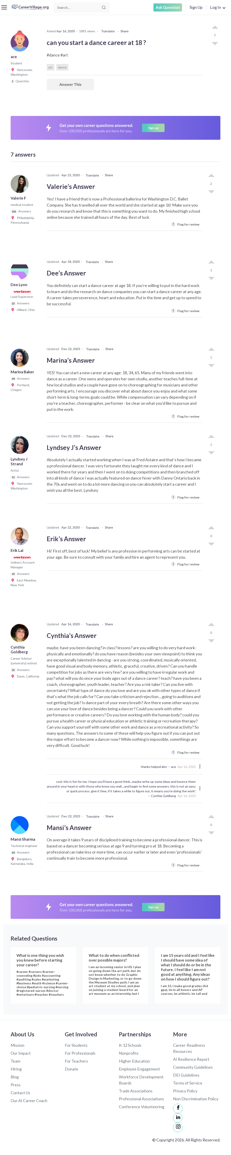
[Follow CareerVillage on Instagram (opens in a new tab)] (177, 1127)
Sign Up (196, 7)
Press (16, 1084)
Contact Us (20, 1092)
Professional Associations (141, 1098)
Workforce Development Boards (141, 1079)
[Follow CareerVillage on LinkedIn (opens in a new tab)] (177, 1118)
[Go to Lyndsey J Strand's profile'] (21, 446)
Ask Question (168, 7)
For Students (76, 1045)
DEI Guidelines (186, 1075)
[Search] (104, 7)
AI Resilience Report (191, 1059)
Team (15, 1061)
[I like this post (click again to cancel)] (214, 27)
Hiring (16, 1068)
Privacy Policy (185, 1090)
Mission (17, 1045)
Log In (215, 7)
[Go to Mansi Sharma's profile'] (21, 826)
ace (173, 767)
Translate (108, 31)
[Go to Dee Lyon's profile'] (21, 271)
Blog (15, 1076)
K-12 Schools (130, 1045)
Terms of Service (187, 1082)
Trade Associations (135, 1090)
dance (62, 67)
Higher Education (134, 1061)
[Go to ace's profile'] (21, 43)
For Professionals (80, 1053)
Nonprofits (129, 1053)
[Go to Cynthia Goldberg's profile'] (21, 634)
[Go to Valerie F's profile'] (21, 185)
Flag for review (186, 224)
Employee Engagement (139, 1068)
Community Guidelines (193, 1067)
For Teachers (76, 1061)
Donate (71, 1068)
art (51, 67)
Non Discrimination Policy (195, 1098)
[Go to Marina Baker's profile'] (21, 359)
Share (124, 31)
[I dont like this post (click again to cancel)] (214, 43)
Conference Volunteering (141, 1106)
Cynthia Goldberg (163, 796)
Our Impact (21, 1053)
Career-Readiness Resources (189, 1048)
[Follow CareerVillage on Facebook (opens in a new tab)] (177, 1108)
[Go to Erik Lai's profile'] (21, 537)
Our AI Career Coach (29, 1100)
